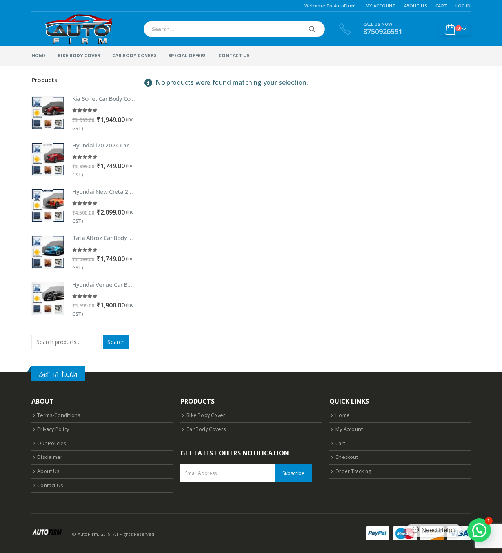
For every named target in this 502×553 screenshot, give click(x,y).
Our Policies (51, 443)
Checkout (346, 457)
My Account (381, 6)
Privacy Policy (53, 429)
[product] (47, 112)
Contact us (233, 55)
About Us (415, 6)
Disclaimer (49, 457)
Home (38, 55)
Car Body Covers (134, 55)
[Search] (312, 29)
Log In (463, 6)
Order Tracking (353, 471)
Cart (441, 6)
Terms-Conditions (58, 415)
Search (116, 342)
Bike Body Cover (79, 55)
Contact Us (50, 485)
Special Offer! (187, 55)
